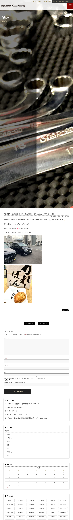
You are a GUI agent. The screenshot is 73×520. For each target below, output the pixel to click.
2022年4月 (20, 517)
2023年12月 (63, 500)
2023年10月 (20, 504)
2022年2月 (41, 517)
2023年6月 (63, 504)
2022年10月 (20, 513)
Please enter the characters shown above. (14, 382)
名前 (5, 358)
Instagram (54, 1)
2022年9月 (31, 513)
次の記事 (43, 324)
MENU (70, 6)
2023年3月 (31, 508)
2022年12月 (63, 508)
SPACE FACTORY (13, 5)
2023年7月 (52, 504)
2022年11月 (10, 513)
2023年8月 (41, 504)
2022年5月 (9, 517)
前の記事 (30, 324)
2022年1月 (52, 517)
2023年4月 (20, 508)
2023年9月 (31, 504)
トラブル (9, 441)
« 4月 (6, 488)
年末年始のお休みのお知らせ (13, 407)
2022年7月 (52, 513)
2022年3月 (31, 517)
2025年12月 (20, 500)
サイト (5, 372)
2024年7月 (31, 500)
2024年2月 (41, 500)
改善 (8, 448)
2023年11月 (10, 504)
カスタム (9, 438)
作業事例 (7, 434)
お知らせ (55, 217)
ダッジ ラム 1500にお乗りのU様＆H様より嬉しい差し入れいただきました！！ (26, 418)
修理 (8, 445)
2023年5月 (9, 508)
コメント (6, 338)
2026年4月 (9, 500)
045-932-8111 (67, 1)
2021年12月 (63, 517)
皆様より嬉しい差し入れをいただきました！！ (17, 414)
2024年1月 (52, 500)
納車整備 (9, 452)
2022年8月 (41, 513)
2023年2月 (41, 508)
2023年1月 (52, 508)
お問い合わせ (56, 1)
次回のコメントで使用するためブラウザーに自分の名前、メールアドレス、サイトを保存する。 (24, 378)
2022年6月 (63, 513)
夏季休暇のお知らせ (11, 411)
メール (6, 365)
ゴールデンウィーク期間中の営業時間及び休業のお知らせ (22, 404)
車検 (59, 217)
